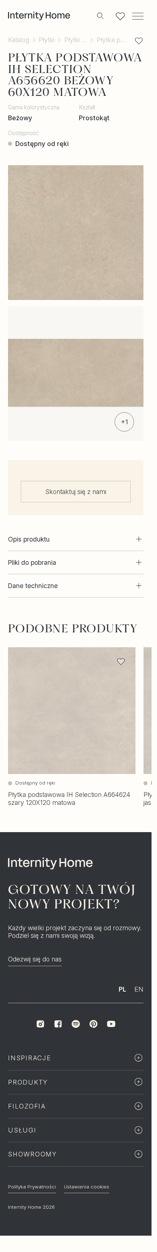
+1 (124, 422)
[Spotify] (75, 1024)
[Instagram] (40, 1024)
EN (138, 989)
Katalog (18, 40)
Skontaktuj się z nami (75, 491)
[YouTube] (111, 1024)
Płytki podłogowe (75, 40)
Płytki (46, 40)
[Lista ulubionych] (120, 16)
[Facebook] (58, 1024)
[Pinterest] (93, 1024)
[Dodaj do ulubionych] (138, 40)
